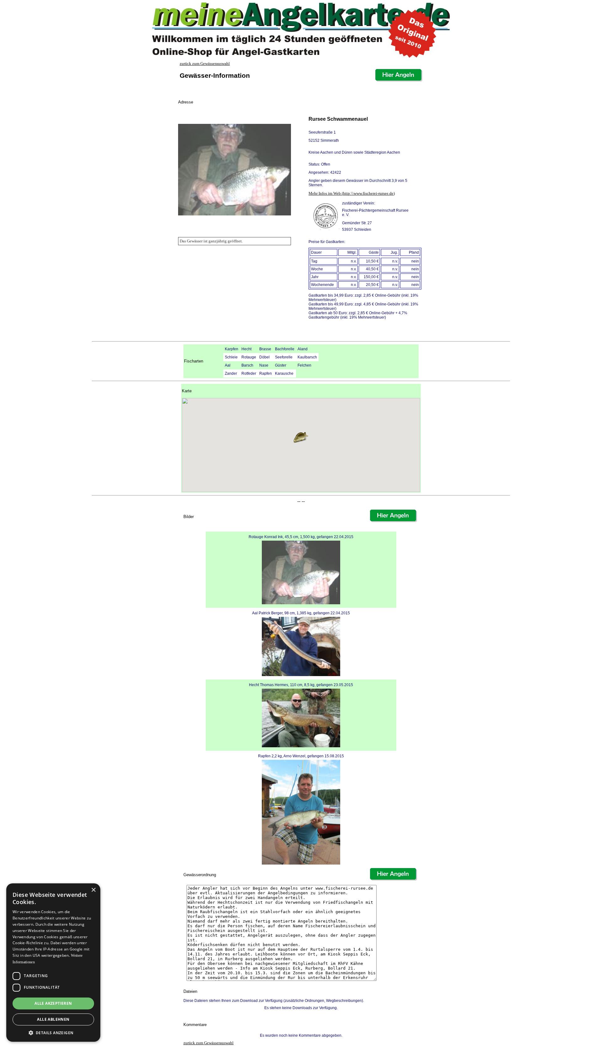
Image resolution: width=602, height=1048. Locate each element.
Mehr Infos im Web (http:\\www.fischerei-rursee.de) (352, 193)
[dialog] (53, 962)
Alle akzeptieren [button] (53, 1003)
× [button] (93, 890)
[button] (301, 437)
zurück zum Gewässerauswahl (205, 63)
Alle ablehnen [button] (53, 1019)
